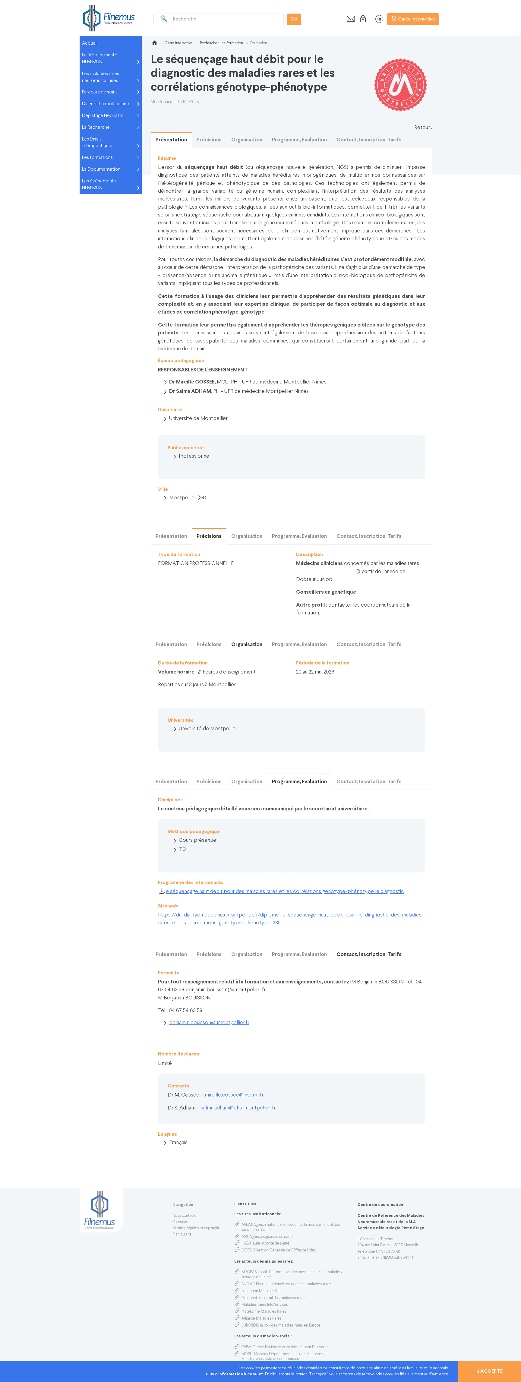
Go (294, 19)
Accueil (89, 43)
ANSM (247, 1225)
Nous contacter (185, 1216)
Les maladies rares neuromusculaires (100, 77)
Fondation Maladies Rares (263, 1291)
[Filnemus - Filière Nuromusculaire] (108, 17)
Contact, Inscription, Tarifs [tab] (369, 140)
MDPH (247, 1354)
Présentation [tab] (171, 140)
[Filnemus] (154, 44)
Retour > (423, 127)
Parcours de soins (100, 92)
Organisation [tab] (246, 140)
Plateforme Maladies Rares (264, 1312)
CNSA (246, 1347)
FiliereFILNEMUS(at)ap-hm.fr (391, 1258)
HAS (245, 1243)
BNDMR (248, 1284)
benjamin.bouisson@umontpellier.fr (209, 1022)
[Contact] (349, 19)
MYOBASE (250, 1272)
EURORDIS (250, 1325)
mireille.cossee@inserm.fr (234, 1095)
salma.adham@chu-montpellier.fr (238, 1108)
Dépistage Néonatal (102, 116)
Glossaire (180, 1222)
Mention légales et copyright (195, 1228)
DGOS (247, 1250)
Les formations (97, 158)
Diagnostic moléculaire (105, 104)
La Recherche (96, 127)
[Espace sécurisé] (361, 19)
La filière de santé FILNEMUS (99, 58)
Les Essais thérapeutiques (97, 142)
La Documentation (101, 169)
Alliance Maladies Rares (262, 1318)
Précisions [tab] (209, 140)
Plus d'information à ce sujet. (235, 1374)
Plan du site (182, 1234)
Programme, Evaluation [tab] (299, 140)
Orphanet (249, 1298)
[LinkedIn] (376, 19)
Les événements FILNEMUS (99, 184)
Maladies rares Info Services (265, 1305)
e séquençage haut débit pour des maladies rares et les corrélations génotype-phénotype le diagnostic (285, 891)
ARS (245, 1237)
